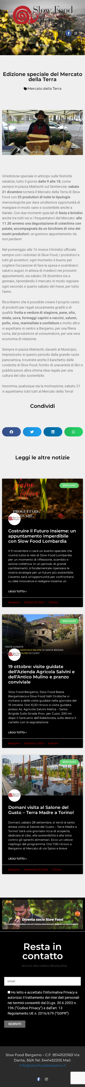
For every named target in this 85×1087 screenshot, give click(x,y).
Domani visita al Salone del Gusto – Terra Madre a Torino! (41, 810)
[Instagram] (76, 33)
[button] (42, 45)
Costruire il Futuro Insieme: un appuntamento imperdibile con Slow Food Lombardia (42, 536)
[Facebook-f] (68, 33)
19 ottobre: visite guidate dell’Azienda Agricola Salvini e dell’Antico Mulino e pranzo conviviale (41, 674)
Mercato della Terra (44, 88)
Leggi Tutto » (17, 591)
